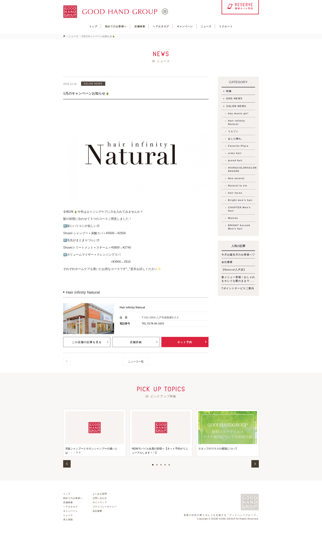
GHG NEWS (234, 98)
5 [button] (169, 465)
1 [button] (153, 465)
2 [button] (157, 465)
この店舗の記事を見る (87, 342)
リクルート (226, 26)
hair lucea (235, 193)
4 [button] (165, 465)
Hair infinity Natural (236, 122)
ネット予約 (184, 342)
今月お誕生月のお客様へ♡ (238, 254)
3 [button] (161, 465)
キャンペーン (185, 26)
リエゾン (233, 131)
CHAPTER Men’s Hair (239, 209)
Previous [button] (67, 464)
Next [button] (255, 464)
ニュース (206, 26)
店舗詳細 (136, 342)
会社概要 (227, 262)
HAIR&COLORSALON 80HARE (241, 169)
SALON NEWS (236, 106)
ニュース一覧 (136, 361)
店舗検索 (139, 26)
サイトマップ (100, 502)
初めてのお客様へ (116, 26)
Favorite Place (238, 146)
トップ (93, 26)
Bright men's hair (240, 200)
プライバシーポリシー (105, 506)
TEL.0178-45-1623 (153, 323)
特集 (229, 91)
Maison (233, 218)
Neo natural (236, 178)
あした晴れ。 (236, 138)
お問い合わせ (100, 498)
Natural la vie (237, 185)
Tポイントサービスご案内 (238, 288)
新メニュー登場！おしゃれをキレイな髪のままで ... (238, 279)
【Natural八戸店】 (234, 269)
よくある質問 (100, 494)
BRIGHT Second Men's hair (239, 227)
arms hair (235, 153)
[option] (94, 433)
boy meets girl (238, 113)
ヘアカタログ (161, 26)
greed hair (235, 160)
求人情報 (68, 519)
